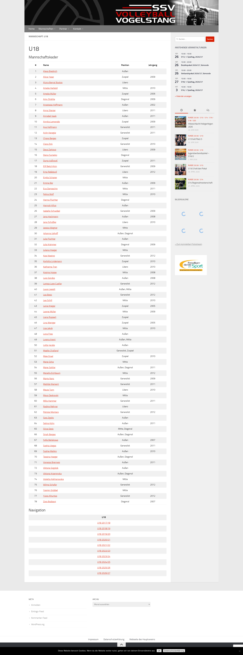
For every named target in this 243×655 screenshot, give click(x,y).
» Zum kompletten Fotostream (188, 244)
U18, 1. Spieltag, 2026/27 (192, 82)
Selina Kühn (48, 423)
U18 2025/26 (103, 567)
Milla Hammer (49, 401)
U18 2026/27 (103, 573)
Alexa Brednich (50, 71)
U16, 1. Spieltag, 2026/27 (192, 90)
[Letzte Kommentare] (207, 110)
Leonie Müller (49, 311)
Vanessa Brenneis (51, 462)
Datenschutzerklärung (114, 639)
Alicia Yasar (48, 77)
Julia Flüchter (49, 239)
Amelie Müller (49, 93)
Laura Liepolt (49, 289)
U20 (194, 121)
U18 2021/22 (103, 545)
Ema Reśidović (50, 172)
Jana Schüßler (49, 222)
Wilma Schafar (50, 484)
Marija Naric (48, 378)
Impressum (93, 639)
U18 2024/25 (103, 562)
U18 (189, 121)
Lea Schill (47, 300)
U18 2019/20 (103, 534)
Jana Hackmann (50, 216)
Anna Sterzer (49, 110)
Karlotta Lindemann (52, 261)
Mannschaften (46, 28)
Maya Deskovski (50, 395)
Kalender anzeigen (184, 96)
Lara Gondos (49, 278)
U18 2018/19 (103, 528)
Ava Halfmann (50, 127)
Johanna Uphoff (50, 233)
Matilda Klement (51, 384)
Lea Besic (47, 294)
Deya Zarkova (49, 149)
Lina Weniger (49, 322)
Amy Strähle (49, 99)
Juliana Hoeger (50, 250)
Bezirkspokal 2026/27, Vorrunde (195, 65)
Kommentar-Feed (39, 618)
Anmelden (35, 605)
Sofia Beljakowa (50, 440)
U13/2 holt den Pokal (197, 168)
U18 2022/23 (103, 550)
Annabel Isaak (50, 116)
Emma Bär (48, 183)
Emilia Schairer (50, 177)
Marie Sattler (49, 367)
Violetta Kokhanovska (53, 479)
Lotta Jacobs (49, 345)
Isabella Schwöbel (51, 211)
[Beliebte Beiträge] (194, 110)
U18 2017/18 (103, 523)
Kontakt (77, 28)
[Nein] (239, 651)
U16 (210, 118)
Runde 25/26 (193, 118)
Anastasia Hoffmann (53, 104)
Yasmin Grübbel (50, 490)
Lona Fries (48, 334)
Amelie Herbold (50, 88)
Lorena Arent (49, 339)
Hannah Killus (49, 205)
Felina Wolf (48, 194)
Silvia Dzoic (48, 428)
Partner (63, 28)
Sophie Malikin (50, 451)
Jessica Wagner (50, 227)
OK (159, 651)
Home (32, 28)
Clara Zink (48, 144)
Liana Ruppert (49, 317)
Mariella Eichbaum (51, 373)
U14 (206, 118)
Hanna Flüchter (50, 199)
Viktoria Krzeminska (52, 473)
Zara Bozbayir (49, 501)
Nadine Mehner (50, 406)
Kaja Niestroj (49, 255)
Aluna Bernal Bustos (52, 82)
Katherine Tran (50, 266)
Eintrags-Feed (37, 611)
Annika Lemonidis (51, 121)
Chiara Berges (49, 138)
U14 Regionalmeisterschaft (200, 183)
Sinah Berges (49, 434)
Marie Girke (48, 361)
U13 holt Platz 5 (195, 139)
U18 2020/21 (103, 539)
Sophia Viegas (49, 445)
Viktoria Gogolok (50, 468)
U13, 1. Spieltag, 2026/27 (192, 57)
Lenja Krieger (49, 306)
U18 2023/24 (103, 556)
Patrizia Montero (51, 412)
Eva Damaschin (50, 188)
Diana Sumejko (50, 155)
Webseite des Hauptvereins (142, 639)
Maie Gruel (48, 356)
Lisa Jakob (48, 328)
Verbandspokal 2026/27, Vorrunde (196, 73)
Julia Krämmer (49, 244)
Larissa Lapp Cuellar (52, 283)
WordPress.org (37, 624)
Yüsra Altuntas (50, 496)
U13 (201, 118)
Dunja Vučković (50, 160)
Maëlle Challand (50, 350)
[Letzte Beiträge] (181, 110)
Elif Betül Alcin (50, 166)
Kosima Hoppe (50, 272)
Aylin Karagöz (49, 132)
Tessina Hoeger (50, 456)
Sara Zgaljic (48, 417)
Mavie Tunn (48, 389)
